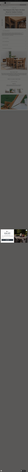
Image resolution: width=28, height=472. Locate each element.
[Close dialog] (26, 230)
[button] (1, 470)
